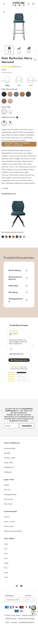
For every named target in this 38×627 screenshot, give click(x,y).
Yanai (6, 544)
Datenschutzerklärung (26, 618)
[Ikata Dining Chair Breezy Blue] (6, 236)
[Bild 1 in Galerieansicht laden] (9, 50)
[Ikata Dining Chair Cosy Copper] (10, 236)
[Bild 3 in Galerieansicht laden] (28, 50)
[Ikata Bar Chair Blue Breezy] (16, 94)
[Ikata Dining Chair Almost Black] (3, 236)
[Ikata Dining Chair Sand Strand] (24, 236)
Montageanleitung (10, 494)
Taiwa (6, 572)
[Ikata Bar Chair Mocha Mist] (4, 101)
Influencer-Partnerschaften (13, 531)
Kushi (6, 558)
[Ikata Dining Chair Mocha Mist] (20, 236)
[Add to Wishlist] (35, 60)
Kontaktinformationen (26, 622)
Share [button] (6, 188)
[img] (13, 331)
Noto (5, 568)
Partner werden (9, 521)
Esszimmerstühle (9, 448)
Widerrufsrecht (11, 618)
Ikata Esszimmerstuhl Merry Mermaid (12, 232)
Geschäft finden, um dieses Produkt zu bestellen (17, 144)
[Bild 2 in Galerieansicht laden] (19, 50)
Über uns (7, 490)
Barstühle (7, 453)
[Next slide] (34, 81)
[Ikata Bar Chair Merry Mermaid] (28, 94)
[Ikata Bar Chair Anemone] (10, 94)
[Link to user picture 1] (11, 349)
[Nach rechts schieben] (36, 51)
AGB (7, 622)
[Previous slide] (3, 81)
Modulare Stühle (9, 458)
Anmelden (27, 426)
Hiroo (6, 553)
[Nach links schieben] (2, 51)
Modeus (26, 615)
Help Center (8, 504)
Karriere (7, 517)
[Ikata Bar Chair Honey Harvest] (22, 94)
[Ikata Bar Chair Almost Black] (4, 94)
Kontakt (6, 485)
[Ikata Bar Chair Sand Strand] (10, 101)
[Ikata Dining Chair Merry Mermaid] (17, 236)
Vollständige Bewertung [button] (16, 353)
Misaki (6, 563)
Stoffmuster (8, 472)
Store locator (8, 499)
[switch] (33, 614)
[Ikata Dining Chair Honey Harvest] (13, 236)
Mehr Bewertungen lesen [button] (19, 360)
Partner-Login (8, 526)
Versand (14, 622)
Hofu (5, 549)
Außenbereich (9, 467)
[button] (4, 4)
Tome (6, 577)
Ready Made (8, 462)
